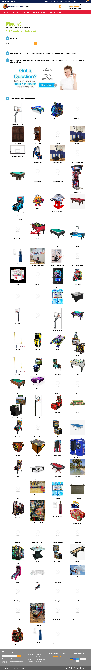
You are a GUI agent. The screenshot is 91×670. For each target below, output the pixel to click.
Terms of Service (31, 661)
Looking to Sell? (44, 12)
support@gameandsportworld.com (34, 664)
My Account (81, 1)
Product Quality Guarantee (56, 1)
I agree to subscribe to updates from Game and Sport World (11, 659)
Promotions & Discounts (55, 12)
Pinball (29, 12)
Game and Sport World (11, 668)
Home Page (5, 12)
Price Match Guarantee (40, 659)
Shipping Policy (30, 654)
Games (17, 12)
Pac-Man (24, 12)
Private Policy (38, 654)
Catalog (12, 12)
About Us (47, 1)
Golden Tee (36, 12)
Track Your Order (31, 659)
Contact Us (74, 1)
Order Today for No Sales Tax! (8, 1)
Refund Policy (67, 1)
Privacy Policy (4, 659)
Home (7, 18)
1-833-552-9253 (74, 7)
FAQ (28, 656)
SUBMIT (18, 655)
